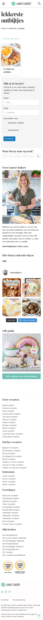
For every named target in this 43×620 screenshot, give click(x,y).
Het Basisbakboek (9, 535)
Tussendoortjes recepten (12, 434)
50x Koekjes (7, 552)
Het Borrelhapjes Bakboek (13, 541)
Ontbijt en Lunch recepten (13, 462)
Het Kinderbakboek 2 (11, 549)
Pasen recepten (8, 504)
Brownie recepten (9, 408)
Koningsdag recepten (11, 507)
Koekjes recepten (9, 425)
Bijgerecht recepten (10, 448)
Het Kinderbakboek (10, 544)
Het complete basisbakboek (13, 555)
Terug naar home (11, 39)
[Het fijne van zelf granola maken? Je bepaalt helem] (11, 287)
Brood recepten (8, 453)
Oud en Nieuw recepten (12, 524)
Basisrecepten (8, 405)
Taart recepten (8, 431)
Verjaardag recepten (10, 498)
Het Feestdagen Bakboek (13, 546)
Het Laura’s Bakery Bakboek (14, 538)
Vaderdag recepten (10, 512)
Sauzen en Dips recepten (12, 465)
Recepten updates (16, 123)
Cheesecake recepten (11, 414)
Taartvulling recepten (11, 437)
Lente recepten (8, 476)
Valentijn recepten (9, 501)
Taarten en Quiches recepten (14, 468)
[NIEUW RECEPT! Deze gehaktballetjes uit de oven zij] (31, 307)
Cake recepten (8, 411)
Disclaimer (5, 600)
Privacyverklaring (19, 600)
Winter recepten (8, 484)
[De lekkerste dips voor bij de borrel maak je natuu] (31, 287)
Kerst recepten (8, 521)
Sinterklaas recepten (10, 518)
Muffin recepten (9, 428)
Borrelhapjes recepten (11, 450)
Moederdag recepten (11, 510)
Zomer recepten (9, 479)
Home (3, 28)
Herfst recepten (8, 481)
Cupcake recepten (10, 417)
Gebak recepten (9, 422)
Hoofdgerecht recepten (12, 456)
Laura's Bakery (21, 4)
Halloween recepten (10, 515)
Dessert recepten (9, 419)
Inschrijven (9, 139)
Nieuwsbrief (13, 130)
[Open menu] (3, 3)
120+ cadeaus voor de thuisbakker (21, 376)
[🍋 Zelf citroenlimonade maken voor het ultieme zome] (11, 307)
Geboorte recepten (10, 495)
